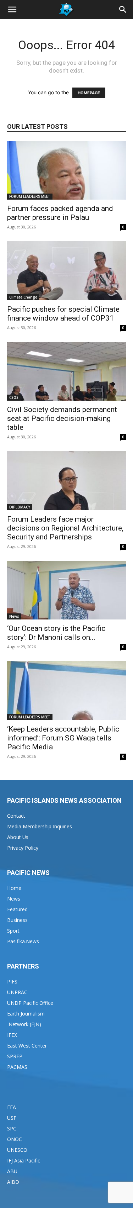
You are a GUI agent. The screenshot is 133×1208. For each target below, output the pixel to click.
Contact (16, 815)
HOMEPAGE (89, 92)
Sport (13, 930)
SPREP (14, 1056)
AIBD (13, 1181)
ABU (12, 1171)
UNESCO (17, 1149)
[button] (12, 9)
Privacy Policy (22, 847)
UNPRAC (17, 992)
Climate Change (23, 297)
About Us (17, 837)
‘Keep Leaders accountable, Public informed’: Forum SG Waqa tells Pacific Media (63, 738)
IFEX (12, 1035)
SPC (11, 1128)
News (14, 616)
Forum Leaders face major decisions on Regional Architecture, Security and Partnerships (65, 528)
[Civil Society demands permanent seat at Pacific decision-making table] (66, 371)
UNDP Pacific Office (30, 1002)
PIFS (12, 981)
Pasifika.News (23, 941)
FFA (11, 1107)
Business (17, 920)
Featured (17, 909)
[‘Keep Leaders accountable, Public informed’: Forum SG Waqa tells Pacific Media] (66, 690)
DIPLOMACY (19, 507)
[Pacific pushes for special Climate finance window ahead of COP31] (66, 270)
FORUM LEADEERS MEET (29, 196)
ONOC (14, 1139)
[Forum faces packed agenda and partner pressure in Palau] (66, 170)
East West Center (27, 1045)
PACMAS (17, 1067)
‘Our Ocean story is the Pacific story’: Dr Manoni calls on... (56, 633)
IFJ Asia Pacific (23, 1160)
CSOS (13, 397)
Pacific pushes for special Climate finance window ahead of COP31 (63, 313)
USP (12, 1117)
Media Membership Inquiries (39, 826)
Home (14, 888)
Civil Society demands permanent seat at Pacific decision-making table (62, 418)
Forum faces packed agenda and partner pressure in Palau (60, 213)
